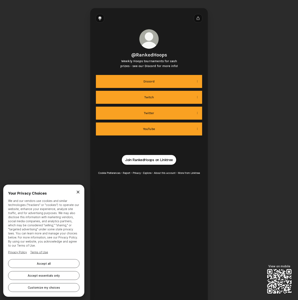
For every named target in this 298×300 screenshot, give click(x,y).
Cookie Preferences (109, 173)
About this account (165, 173)
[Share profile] (198, 18)
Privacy (137, 173)
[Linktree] (100, 18)
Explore (147, 173)
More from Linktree (189, 173)
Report (126, 173)
